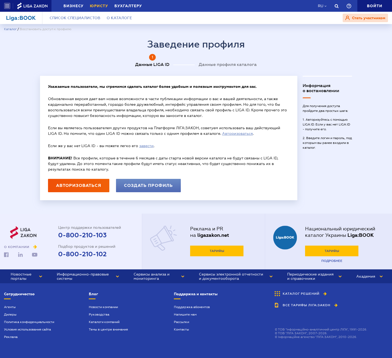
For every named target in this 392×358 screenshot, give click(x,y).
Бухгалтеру (128, 6)
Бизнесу (73, 6)
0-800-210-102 (82, 254)
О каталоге (119, 18)
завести (146, 146)
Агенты (10, 307)
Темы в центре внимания (108, 329)
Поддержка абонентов (192, 307)
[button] (7, 6)
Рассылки (181, 322)
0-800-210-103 (82, 235)
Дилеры (10, 314)
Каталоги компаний (104, 322)
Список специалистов (75, 18)
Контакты (181, 329)
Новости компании (103, 307)
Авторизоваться (237, 133)
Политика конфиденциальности (29, 322)
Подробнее (331, 261)
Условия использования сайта (27, 329)
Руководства (99, 314)
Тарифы (217, 251)
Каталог (10, 29)
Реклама (11, 337)
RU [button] (320, 6)
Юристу (99, 6)
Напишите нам (185, 314)
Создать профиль (148, 185)
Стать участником (368, 18)
